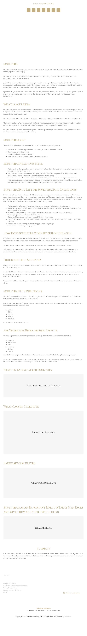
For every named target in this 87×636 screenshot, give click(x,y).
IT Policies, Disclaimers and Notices (15, 586)
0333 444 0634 (37, 4)
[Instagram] (59, 575)
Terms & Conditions (10, 588)
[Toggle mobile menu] (83, 18)
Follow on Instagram (73, 593)
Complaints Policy (9, 583)
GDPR (5, 592)
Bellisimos (68, 616)
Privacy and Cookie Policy (12, 590)
